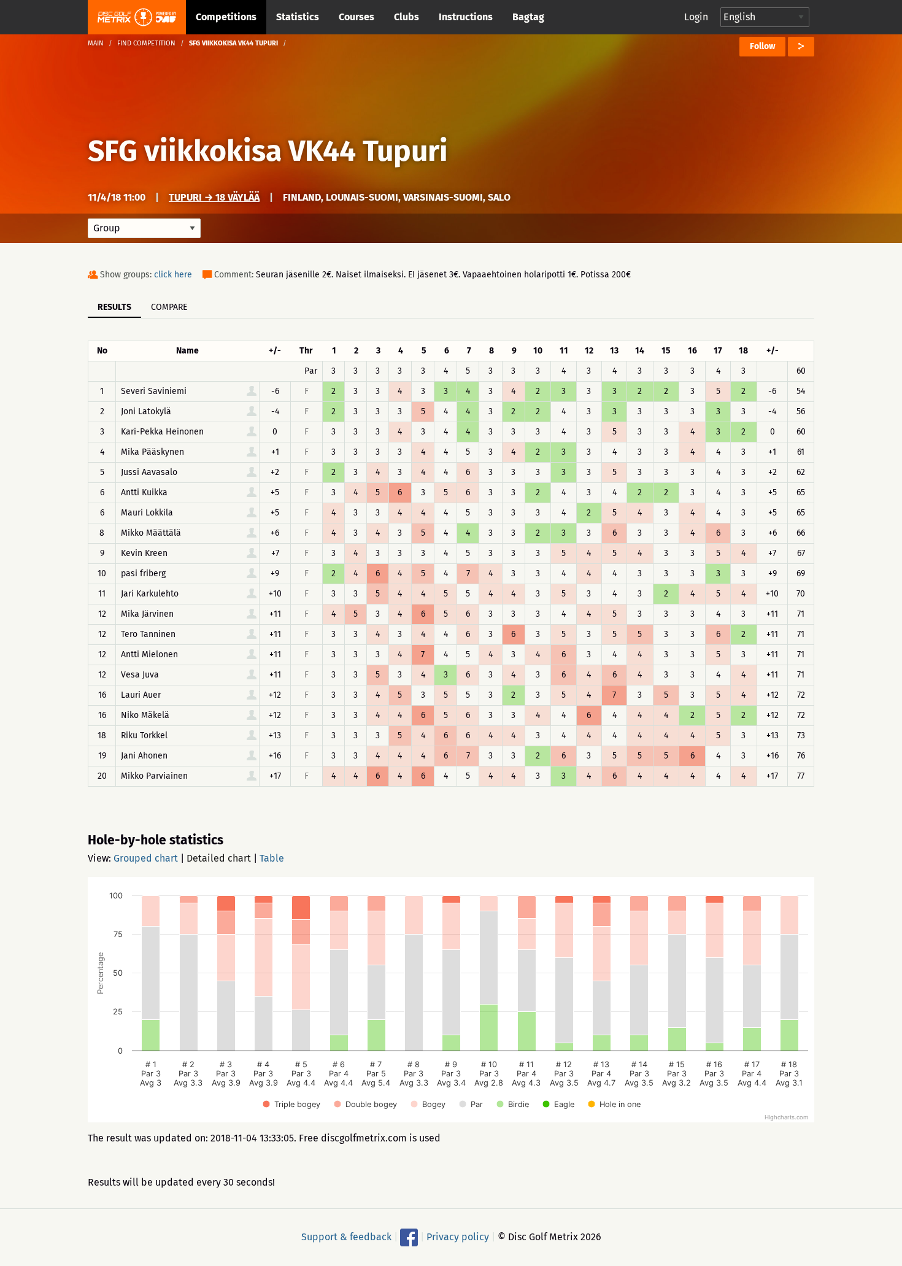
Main (96, 43)
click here (173, 274)
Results (114, 307)
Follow (762, 46)
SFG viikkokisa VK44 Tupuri (268, 151)
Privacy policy (457, 1237)
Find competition (146, 43)
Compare (169, 307)
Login (696, 17)
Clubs (406, 17)
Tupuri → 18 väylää (214, 197)
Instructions (466, 17)
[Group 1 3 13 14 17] (144, 228)
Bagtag (528, 17)
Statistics (297, 17)
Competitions (226, 17)
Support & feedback (346, 1237)
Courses (356, 17)
